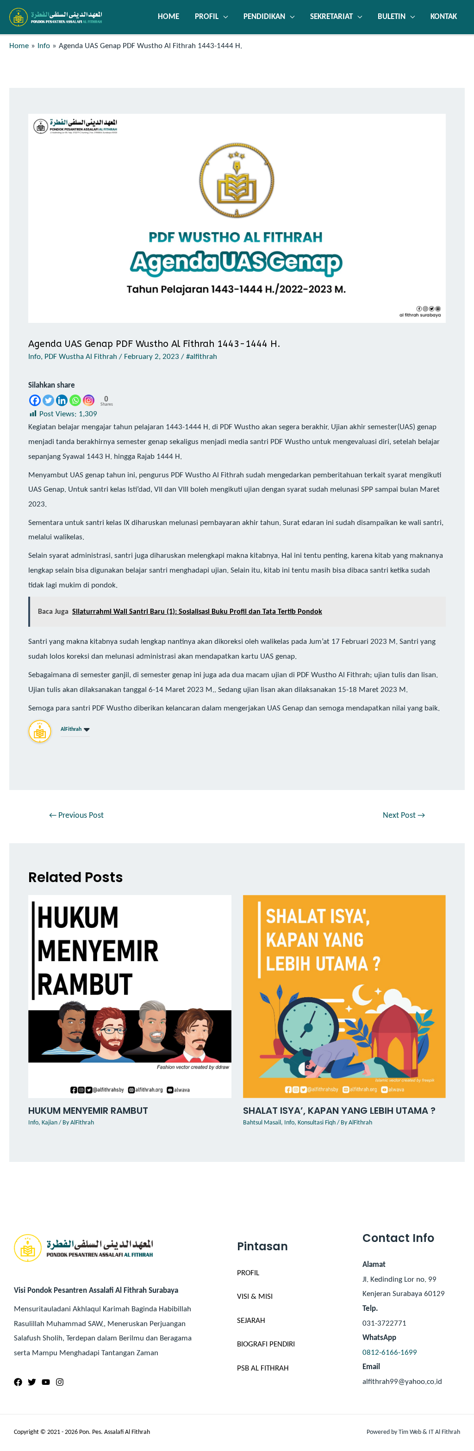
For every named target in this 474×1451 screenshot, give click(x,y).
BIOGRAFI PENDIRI (266, 1344)
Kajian (49, 1122)
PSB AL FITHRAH (263, 1368)
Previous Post (76, 815)
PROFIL (206, 17)
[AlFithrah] (39, 731)
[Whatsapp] (75, 400)
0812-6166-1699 (389, 1353)
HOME (168, 17)
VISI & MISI (255, 1297)
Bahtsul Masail (262, 1122)
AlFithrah (71, 729)
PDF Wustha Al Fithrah (80, 357)
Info (34, 357)
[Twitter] (48, 400)
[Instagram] (88, 400)
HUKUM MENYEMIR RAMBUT (88, 1110)
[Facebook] (35, 400)
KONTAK (443, 17)
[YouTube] (46, 1382)
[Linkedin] (62, 400)
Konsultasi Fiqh (317, 1122)
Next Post (404, 815)
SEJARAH (251, 1321)
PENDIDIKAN (264, 17)
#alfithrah (201, 357)
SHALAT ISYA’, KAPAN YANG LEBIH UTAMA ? (339, 1110)
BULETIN (391, 17)
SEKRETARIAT (331, 17)
